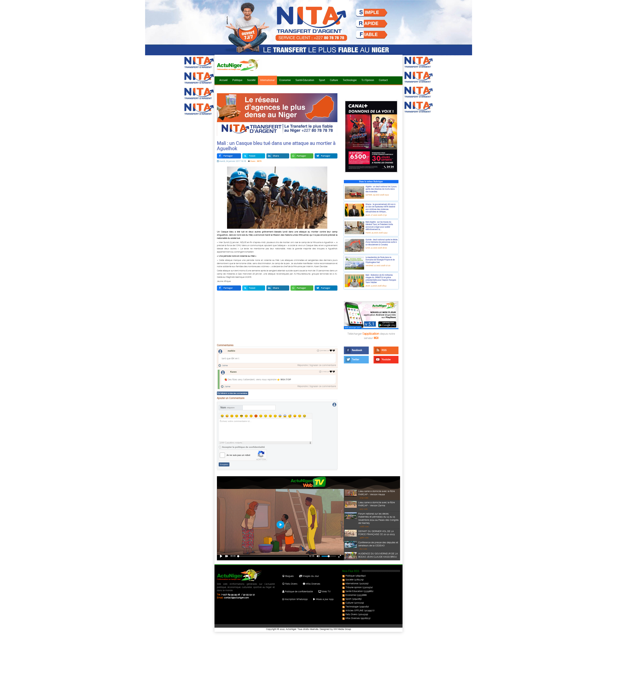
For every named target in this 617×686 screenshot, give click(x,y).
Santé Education (354, 591)
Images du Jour (310, 576)
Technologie (350, 80)
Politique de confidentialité (298, 591)
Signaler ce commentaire (322, 365)
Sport (322, 80)
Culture (334, 80)
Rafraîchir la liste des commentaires (233, 393)
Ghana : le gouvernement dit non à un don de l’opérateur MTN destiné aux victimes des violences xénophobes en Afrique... (380, 208)
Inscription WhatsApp (296, 599)
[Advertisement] (277, 317)
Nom (227, 407)
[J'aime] (331, 350)
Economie (285, 80)
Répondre (302, 365)
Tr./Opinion (367, 80)
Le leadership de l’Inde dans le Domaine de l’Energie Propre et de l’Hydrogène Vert (380, 259)
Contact (383, 80)
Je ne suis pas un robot (238, 455)
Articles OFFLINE (354, 610)
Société (251, 80)
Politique (237, 80)
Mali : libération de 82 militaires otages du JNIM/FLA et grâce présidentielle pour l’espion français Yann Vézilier (381, 279)
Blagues (289, 576)
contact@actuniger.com (236, 597)
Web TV (326, 591)
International (267, 80)
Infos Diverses (312, 583)
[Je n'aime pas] (334, 350)
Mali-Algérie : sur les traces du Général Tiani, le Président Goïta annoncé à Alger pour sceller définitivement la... (379, 226)
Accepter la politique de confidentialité (243, 447)
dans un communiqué (253, 245)
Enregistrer (224, 464)
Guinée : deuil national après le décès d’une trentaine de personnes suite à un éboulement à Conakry (382, 242)
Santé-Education (304, 80)
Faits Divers (351, 614)
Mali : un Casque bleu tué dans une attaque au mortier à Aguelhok (276, 146)
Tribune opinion (353, 587)
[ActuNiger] (239, 65)
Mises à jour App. (324, 599)
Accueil (223, 80)
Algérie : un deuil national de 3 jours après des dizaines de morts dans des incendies (381, 189)
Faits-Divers (291, 583)
